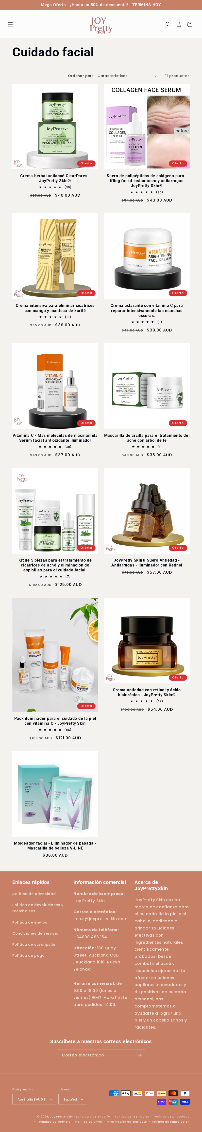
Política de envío (88, 1122)
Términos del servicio (54, 1122)
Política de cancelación (171, 1122)
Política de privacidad (172, 1116)
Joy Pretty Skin (61, 1116)
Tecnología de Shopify (92, 1116)
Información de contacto (127, 1122)
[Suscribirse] (139, 1055)
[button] (10, 24)
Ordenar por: (80, 75)
